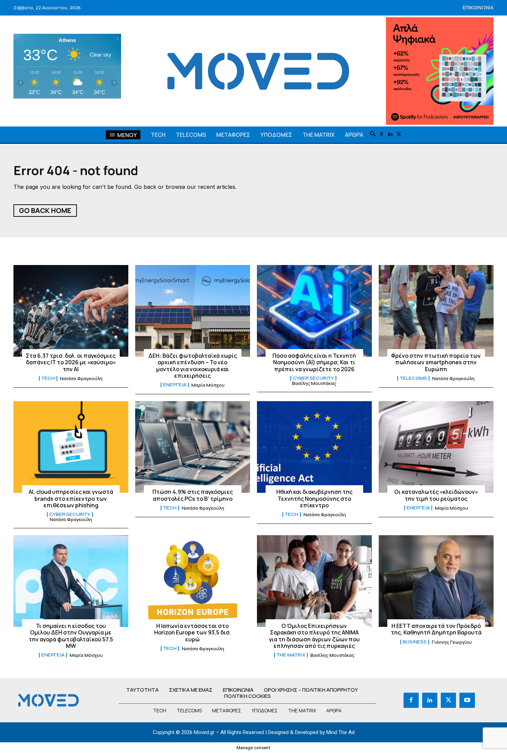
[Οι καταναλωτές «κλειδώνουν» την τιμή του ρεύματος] (436, 447)
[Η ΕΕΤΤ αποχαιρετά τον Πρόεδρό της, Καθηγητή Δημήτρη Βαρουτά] (436, 581)
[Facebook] (381, 134)
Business (415, 642)
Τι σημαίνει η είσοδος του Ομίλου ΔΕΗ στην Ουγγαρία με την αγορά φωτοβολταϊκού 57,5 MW (71, 636)
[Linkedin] (390, 134)
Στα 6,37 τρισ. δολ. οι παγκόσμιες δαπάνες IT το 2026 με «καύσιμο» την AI (71, 362)
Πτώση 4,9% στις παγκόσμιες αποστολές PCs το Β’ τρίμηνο (192, 495)
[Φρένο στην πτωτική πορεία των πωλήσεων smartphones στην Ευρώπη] (436, 311)
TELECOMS (413, 378)
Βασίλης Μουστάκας (314, 383)
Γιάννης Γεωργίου (452, 642)
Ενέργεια (174, 385)
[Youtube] (467, 700)
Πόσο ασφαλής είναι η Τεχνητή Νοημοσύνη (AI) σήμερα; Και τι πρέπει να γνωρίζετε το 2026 (314, 362)
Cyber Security (313, 378)
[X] (398, 134)
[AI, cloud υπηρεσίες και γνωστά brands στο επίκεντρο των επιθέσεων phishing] (70, 447)
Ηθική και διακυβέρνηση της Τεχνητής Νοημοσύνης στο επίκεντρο (314, 498)
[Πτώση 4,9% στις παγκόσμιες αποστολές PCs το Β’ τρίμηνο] (192, 447)
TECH (48, 378)
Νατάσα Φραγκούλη (81, 378)
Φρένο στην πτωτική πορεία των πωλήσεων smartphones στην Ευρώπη (436, 362)
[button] (373, 134)
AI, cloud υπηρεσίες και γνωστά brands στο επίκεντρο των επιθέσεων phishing (71, 498)
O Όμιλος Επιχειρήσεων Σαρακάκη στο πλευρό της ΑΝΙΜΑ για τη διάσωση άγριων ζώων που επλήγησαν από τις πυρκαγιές (314, 636)
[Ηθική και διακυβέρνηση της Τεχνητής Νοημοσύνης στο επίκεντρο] (314, 447)
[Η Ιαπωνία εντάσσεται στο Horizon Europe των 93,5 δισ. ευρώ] (192, 581)
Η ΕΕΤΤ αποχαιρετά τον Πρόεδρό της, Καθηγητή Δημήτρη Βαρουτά (436, 629)
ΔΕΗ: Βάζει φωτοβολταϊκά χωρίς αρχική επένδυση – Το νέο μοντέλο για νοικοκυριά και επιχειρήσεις (192, 365)
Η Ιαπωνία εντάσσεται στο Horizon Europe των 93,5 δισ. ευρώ (192, 632)
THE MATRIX (291, 655)
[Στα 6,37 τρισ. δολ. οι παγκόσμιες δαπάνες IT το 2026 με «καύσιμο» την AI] (70, 311)
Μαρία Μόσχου (208, 385)
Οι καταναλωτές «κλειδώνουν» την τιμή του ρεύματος (436, 495)
